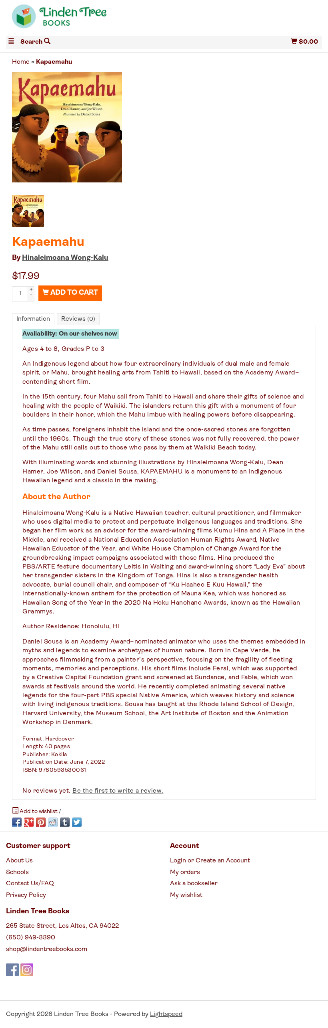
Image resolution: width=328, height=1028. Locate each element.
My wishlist (186, 895)
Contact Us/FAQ (30, 883)
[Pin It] (41, 822)
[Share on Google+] (29, 822)
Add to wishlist (38, 812)
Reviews (78, 319)
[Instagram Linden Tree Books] (26, 969)
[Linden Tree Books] (85, 19)
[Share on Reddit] (53, 822)
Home (21, 62)
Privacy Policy (26, 895)
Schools (17, 872)
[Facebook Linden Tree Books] (12, 969)
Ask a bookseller (194, 883)
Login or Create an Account (210, 861)
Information (33, 319)
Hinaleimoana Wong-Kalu (65, 258)
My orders (185, 872)
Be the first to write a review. (118, 791)
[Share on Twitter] (77, 822)
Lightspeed (166, 1014)
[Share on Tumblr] (65, 822)
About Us (19, 861)
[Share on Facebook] (17, 822)
